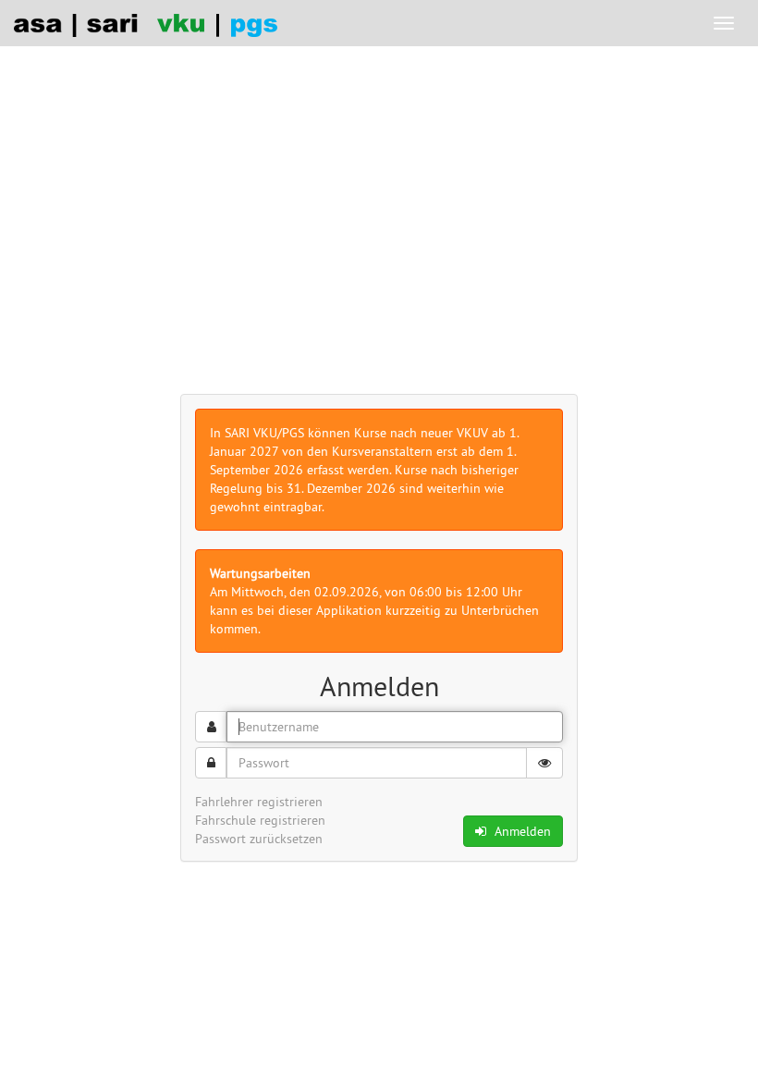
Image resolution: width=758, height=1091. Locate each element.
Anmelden (521, 831)
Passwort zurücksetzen (259, 838)
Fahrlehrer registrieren (259, 801)
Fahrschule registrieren (260, 820)
